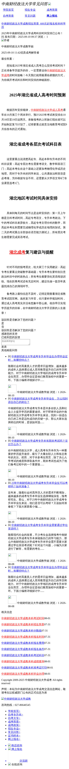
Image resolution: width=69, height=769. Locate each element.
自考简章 (8, 15)
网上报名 (52, 15)
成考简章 (52, 9)
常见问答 (14, 732)
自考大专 (14, 718)
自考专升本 (15, 714)
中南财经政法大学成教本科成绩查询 (22, 661)
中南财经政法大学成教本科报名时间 (22, 636)
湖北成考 (17, 252)
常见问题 (30, 15)
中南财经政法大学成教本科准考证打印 (24, 667)
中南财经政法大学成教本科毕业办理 (22, 673)
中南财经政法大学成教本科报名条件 (22, 649)
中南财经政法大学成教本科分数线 (21, 630)
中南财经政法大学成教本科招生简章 (22, 624)
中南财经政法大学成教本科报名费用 (22, 643)
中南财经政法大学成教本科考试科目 (22, 655)
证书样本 (14, 735)
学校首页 (14, 711)
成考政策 (14, 725)
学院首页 (8, 9)
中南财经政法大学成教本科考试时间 (22, 618)
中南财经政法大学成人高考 (47, 109)
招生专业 (30, 9)
